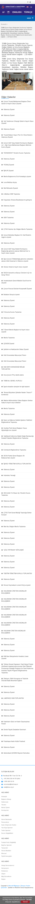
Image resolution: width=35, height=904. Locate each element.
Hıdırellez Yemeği (9, 475)
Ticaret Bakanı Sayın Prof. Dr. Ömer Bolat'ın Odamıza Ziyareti (16, 136)
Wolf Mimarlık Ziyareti (10, 188)
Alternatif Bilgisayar (14, 886)
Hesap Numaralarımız (7, 865)
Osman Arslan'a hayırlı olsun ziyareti (15, 267)
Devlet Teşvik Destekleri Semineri (14, 730)
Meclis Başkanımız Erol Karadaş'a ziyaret (17, 176)
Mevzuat (3, 853)
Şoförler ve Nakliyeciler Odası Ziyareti (16, 349)
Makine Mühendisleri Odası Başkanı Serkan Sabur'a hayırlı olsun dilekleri (17, 401)
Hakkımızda (4, 802)
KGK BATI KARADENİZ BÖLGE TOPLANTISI (13, 368)
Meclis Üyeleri (5, 807)
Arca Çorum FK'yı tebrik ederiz (13, 375)
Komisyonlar (5, 810)
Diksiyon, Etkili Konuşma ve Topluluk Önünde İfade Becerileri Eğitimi (14, 680)
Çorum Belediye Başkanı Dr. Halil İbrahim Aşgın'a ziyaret (16, 236)
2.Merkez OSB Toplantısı (11, 194)
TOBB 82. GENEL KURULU (12, 381)
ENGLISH (17, 12)
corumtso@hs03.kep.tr (11, 784)
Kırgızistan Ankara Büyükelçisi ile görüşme (17, 200)
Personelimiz (5, 822)
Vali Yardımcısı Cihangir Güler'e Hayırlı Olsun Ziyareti (17, 122)
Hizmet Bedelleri (6, 850)
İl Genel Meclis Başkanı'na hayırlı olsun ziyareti (15, 331)
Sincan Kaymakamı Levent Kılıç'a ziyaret (16, 585)
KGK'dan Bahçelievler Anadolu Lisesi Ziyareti (14, 657)
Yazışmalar (4, 848)
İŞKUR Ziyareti (8, 171)
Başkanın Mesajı (6, 799)
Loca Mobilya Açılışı (10, 182)
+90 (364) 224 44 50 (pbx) (12, 778)
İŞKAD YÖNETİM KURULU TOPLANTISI (17, 464)
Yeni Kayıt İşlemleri (7, 828)
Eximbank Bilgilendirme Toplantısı (14, 450)
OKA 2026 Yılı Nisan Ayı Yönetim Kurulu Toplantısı (15, 494)
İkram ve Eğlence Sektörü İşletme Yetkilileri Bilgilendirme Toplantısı (16, 421)
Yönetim (3, 805)
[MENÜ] (32, 18)
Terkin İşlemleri (5, 830)
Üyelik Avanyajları (6, 856)
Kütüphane (4, 871)
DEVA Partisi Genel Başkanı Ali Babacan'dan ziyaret (13, 457)
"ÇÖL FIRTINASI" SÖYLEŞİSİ (13, 550)
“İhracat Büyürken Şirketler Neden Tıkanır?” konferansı (16, 393)
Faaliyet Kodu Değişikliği (8, 842)
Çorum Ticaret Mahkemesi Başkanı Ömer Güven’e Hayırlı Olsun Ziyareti (16, 102)
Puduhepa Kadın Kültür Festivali (14, 741)
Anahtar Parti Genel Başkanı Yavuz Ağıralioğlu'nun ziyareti (14, 429)
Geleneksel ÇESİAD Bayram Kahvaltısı (16, 753)
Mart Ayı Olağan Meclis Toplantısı (14, 526)
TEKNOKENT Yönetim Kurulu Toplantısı (16, 153)
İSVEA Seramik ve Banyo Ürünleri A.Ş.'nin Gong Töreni (16, 274)
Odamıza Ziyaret (8, 109)
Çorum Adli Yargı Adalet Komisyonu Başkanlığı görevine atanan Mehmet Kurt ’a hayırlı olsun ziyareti (15, 251)
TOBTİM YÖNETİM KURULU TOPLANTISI (17, 573)
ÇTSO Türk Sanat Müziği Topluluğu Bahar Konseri (16, 514)
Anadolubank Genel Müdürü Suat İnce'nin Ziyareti (16, 282)
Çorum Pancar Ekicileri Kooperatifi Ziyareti (17, 289)
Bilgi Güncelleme (6, 876)
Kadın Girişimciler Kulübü (8, 825)
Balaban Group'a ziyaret (11, 294)
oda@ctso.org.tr (9, 787)
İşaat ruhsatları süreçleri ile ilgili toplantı (16, 387)
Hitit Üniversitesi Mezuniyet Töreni (14, 355)
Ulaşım (3, 874)
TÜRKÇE (28, 12)
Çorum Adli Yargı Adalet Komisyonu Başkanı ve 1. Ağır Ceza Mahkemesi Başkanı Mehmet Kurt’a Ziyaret (17, 145)
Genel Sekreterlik (6, 819)
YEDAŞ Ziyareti (8, 165)
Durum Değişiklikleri (7, 833)
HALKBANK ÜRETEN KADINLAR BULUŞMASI (14, 592)
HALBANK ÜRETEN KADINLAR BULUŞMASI (13, 632)
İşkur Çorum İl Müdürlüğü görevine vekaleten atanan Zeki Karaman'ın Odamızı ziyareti (17, 260)
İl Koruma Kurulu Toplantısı (12, 312)
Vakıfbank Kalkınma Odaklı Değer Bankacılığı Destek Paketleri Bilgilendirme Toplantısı (17, 437)
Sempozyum (5, 868)
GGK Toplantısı (8, 217)
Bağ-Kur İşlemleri (6, 845)
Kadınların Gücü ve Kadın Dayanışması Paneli (15, 723)
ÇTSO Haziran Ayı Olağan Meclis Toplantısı (17, 229)
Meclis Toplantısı (9, 338)
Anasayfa (3, 24)
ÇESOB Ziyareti (8, 344)
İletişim (3, 879)
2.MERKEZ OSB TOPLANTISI (13, 698)
